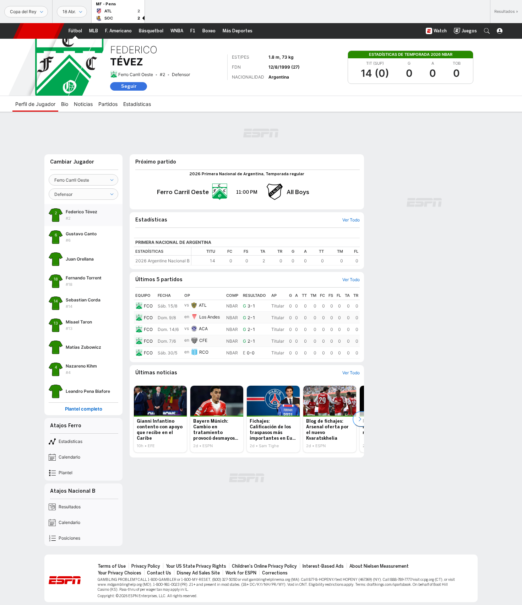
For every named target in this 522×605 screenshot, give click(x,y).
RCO (203, 352)
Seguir (128, 86)
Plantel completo (83, 409)
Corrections (275, 573)
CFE (203, 340)
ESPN (38, 31)
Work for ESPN (240, 573)
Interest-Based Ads (323, 566)
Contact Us (159, 573)
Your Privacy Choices (119, 573)
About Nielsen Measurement (379, 566)
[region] (275, 256)
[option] (160, 419)
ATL (203, 305)
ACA (203, 328)
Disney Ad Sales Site (198, 573)
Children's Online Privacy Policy (264, 566)
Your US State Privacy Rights (196, 566)
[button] (487, 31)
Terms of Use (112, 566)
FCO (148, 306)
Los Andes (209, 317)
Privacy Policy (145, 566)
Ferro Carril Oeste (135, 74)
